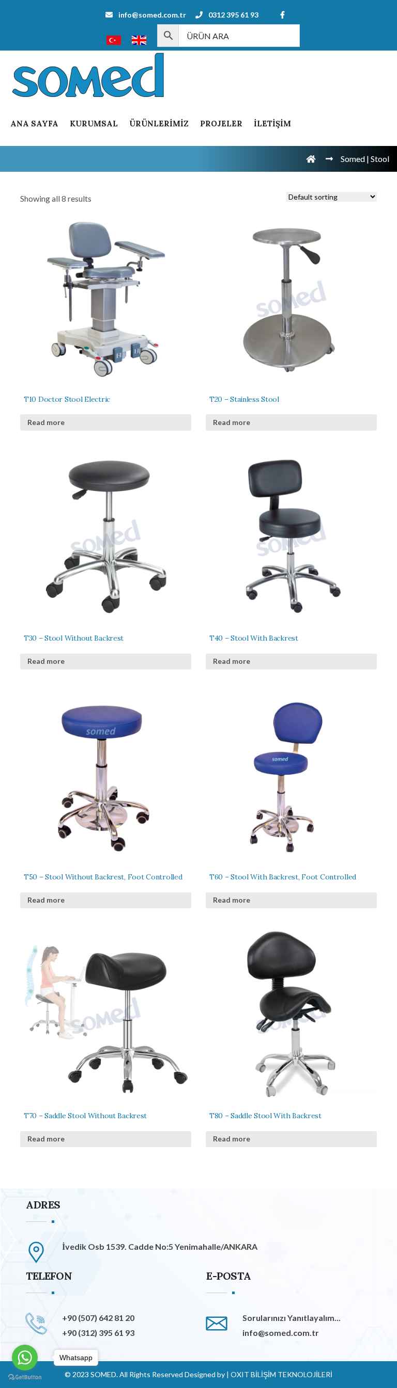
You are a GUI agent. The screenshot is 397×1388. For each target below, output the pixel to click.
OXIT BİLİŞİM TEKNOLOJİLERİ (281, 1374)
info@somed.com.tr (152, 14)
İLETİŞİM (272, 123)
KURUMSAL (94, 123)
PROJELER (221, 123)
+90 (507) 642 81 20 (98, 1317)
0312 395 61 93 (233, 14)
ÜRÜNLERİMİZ (159, 123)
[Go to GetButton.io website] (24, 1377)
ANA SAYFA (34, 123)
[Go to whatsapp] (25, 1357)
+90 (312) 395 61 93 (98, 1332)
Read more (46, 422)
